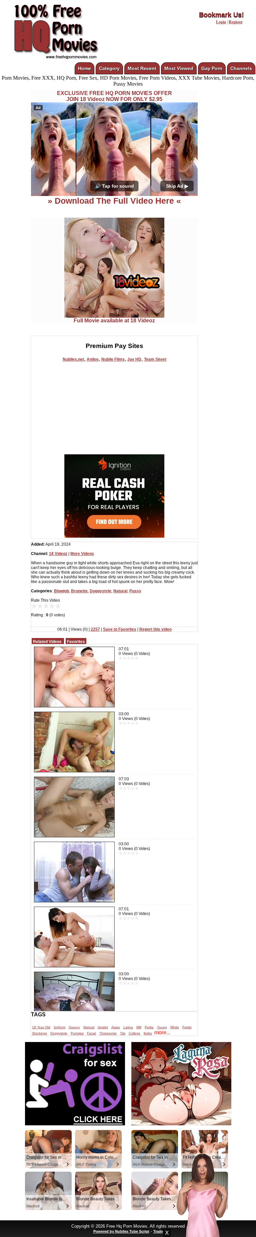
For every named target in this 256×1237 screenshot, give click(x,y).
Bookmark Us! (221, 14)
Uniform (59, 1027)
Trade (158, 1231)
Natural (120, 591)
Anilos (93, 359)
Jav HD (134, 359)
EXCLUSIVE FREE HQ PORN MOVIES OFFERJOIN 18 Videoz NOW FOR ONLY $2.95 (114, 96)
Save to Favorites (119, 629)
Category (109, 68)
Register (236, 22)
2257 (95, 629)
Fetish (187, 1027)
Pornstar (77, 1033)
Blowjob (61, 591)
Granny (74, 1027)
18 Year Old (41, 1027)
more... (162, 1032)
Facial (91, 1033)
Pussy (135, 591)
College (134, 1033)
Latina (128, 1027)
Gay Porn (211, 68)
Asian (115, 1027)
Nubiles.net (73, 359)
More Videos (82, 553)
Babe (148, 1033)
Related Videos (47, 641)
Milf (138, 1027)
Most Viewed (178, 68)
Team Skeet (155, 359)
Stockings (39, 1033)
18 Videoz (58, 553)
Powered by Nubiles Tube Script (121, 1231)
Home (84, 68)
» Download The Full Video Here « (114, 200)
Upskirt (103, 1027)
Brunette (79, 591)
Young (162, 1027)
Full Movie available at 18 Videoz (114, 320)
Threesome (108, 1033)
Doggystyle (100, 591)
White (174, 1027)
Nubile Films (113, 359)
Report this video (155, 629)
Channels (241, 68)
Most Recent (142, 68)
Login (221, 22)
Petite (149, 1027)
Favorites (76, 641)
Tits (122, 1033)
